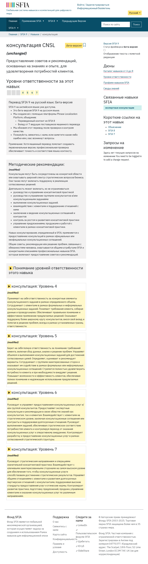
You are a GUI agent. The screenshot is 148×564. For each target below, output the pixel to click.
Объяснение (114, 127)
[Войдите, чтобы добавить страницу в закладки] (84, 44)
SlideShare (83, 550)
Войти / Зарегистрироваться (93, 4)
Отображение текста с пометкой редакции (121, 55)
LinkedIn (82, 525)
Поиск (136, 24)
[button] (44, 21)
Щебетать (84, 541)
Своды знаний (111, 88)
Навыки (34, 34)
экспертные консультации (119, 107)
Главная (13, 21)
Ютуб (81, 546)
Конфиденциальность (65, 539)
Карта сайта (60, 534)
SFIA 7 (111, 134)
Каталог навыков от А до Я (118, 71)
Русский (134, 12)
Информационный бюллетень (93, 8)
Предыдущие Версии (74, 21)
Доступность (60, 551)
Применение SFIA (31, 21)
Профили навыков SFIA (116, 82)
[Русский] (40, 5)
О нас (56, 521)
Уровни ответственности (117, 76)
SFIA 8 (51, 21)
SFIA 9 (12, 27)
